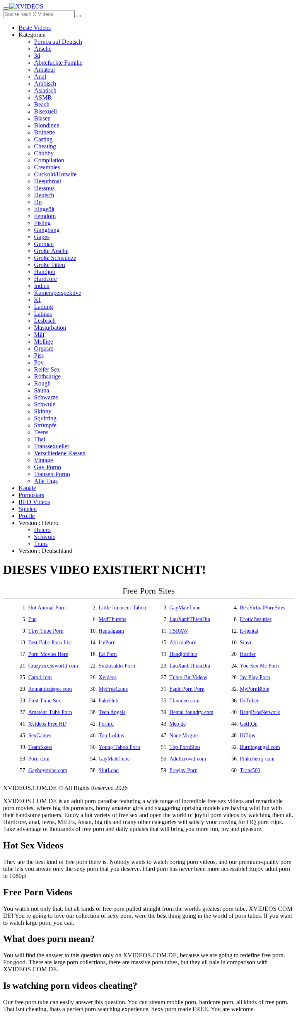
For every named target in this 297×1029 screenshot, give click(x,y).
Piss (39, 355)
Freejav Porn (183, 770)
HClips (247, 735)
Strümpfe (45, 425)
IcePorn (107, 642)
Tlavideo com (184, 701)
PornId (106, 724)
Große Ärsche (51, 251)
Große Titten (49, 265)
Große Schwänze (55, 258)
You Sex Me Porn (259, 666)
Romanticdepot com (50, 689)
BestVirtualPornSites (262, 608)
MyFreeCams (113, 689)
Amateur (44, 69)
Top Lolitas (111, 735)
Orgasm (43, 348)
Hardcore (45, 278)
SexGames (39, 735)
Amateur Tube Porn (50, 712)
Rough (42, 383)
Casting (43, 139)
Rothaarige (47, 376)
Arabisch (45, 83)
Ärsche (42, 48)
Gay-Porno (47, 467)
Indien (42, 285)
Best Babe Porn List (50, 642)
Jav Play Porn (255, 677)
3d (37, 55)
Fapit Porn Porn (187, 689)
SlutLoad (109, 770)
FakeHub (108, 701)
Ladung (43, 306)
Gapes (42, 237)
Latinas (43, 313)
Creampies (47, 167)
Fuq (32, 619)
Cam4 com (40, 677)
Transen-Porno (52, 474)
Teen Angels (112, 712)
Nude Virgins (183, 735)
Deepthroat (47, 181)
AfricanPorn (182, 642)
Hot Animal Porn (47, 608)
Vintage (43, 460)
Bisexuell (45, 111)
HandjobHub (183, 654)
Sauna (41, 390)
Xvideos (107, 677)
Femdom (45, 216)
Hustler (248, 654)
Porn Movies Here (48, 654)
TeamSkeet (40, 747)
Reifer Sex (47, 369)
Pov (39, 362)
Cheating (45, 146)
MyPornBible (254, 689)
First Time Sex (44, 701)
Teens (41, 432)
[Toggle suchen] (6, 8)
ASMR (43, 97)
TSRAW (178, 631)
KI (37, 299)
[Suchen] (78, 16)
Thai (39, 439)
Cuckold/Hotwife (55, 174)
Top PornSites (184, 747)
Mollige (43, 341)
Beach (42, 104)
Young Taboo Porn (119, 747)
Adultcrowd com (187, 759)
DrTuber (249, 701)
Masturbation (50, 327)
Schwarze (46, 397)
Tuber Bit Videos (188, 677)
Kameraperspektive (57, 292)
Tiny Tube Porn (45, 631)
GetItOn (249, 724)
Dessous (44, 188)
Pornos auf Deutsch (58, 41)
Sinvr (246, 642)
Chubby (44, 153)
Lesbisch (45, 320)
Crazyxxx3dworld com (53, 666)
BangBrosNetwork (260, 712)
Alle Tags (46, 481)
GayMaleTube (184, 608)
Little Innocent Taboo (122, 608)
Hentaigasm (111, 631)
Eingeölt (44, 209)
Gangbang (47, 230)
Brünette (44, 132)
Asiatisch (45, 90)
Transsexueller (51, 446)
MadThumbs (112, 619)
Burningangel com (260, 747)
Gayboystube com (47, 770)
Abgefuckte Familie (58, 62)
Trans (41, 543)
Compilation (49, 160)
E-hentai (249, 631)
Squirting (45, 418)
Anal (40, 76)
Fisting (42, 223)
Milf (39, 334)
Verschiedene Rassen (59, 453)
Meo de (177, 724)
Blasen (42, 118)
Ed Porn (108, 654)
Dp (38, 202)
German (44, 244)
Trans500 (250, 770)
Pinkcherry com (257, 759)
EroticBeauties (255, 619)
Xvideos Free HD (47, 724)
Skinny (42, 411)
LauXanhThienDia (189, 619)
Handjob (44, 271)
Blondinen (47, 125)
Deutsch (44, 195)
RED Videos (34, 502)
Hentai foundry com (191, 712)
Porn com (39, 759)
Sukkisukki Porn (117, 666)
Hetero (42, 530)
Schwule (44, 404)
